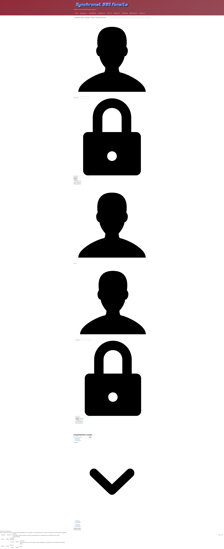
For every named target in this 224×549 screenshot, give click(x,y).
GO (90, 437)
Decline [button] (7, 539)
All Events (77, 438)
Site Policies (125, 13)
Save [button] (21, 546)
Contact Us (142, 13)
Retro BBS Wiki (92, 13)
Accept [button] (2, 539)
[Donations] (119, 13)
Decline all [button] (9, 534)
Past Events (78, 440)
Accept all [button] (3, 534)
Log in (75, 178)
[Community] (86, 13)
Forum (108, 13)
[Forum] (111, 13)
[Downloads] (104, 13)
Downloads (101, 13)
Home (76, 13)
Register (76, 179)
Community (82, 13)
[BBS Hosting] (136, 13)
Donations (116, 13)
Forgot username (77, 182)
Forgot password (77, 183)
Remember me (78, 181)
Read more (220, 534)
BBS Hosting (133, 13)
